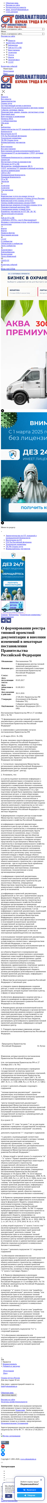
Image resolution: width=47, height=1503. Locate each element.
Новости (11, 41)
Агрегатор (12, 52)
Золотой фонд (14, 60)
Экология (5, 181)
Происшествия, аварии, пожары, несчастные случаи (22, 112)
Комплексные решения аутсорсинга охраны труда (21, 205)
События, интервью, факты (12, 110)
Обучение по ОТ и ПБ (10, 164)
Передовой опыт (8, 114)
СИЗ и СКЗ (5, 173)
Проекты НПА (7, 119)
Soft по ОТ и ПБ (15, 48)
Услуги (11, 55)
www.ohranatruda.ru (28, 1459)
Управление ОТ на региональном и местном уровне (22, 108)
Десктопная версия (9, 1395)
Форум (11, 57)
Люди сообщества (8, 246)
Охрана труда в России (10, 1378)
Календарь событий (14, 43)
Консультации (14, 50)
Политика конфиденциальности (14, 1402)
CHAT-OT (5, 260)
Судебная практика (9, 121)
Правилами (20, 1410)
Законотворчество (8, 101)
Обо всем (5, 123)
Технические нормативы (11, 138)
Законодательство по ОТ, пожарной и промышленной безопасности (21, 537)
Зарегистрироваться (9, 1501)
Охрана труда (6, 103)
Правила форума (8, 233)
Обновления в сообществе (12, 243)
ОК (8, 1496)
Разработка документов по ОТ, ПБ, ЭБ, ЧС (18, 211)
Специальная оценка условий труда (15, 209)
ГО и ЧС (4, 179)
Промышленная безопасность (13, 175)
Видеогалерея (6, 254)
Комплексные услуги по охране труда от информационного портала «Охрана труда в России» (23, 197)
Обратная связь (12, 3)
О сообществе (6, 241)
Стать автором (12, 12)
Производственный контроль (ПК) (15, 207)
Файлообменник (8, 252)
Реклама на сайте (13, 5)
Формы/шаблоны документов (13, 142)
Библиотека (13, 45)
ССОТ (10, 62)
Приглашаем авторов (9, 235)
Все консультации (8, 149)
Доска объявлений (8, 256)
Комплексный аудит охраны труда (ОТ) (17, 201)
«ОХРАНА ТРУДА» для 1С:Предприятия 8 (18, 220)
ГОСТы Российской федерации (14, 136)
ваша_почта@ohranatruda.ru (17, 9)
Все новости (6, 99)
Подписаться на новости (16, 7)
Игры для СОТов (8, 269)
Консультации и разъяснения (13, 116)
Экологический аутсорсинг (12, 214)
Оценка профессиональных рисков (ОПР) (18, 203)
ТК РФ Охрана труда (9, 140)
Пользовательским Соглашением (14, 1423)
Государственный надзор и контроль (16, 105)
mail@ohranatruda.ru (9, 1386)
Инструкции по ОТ (9, 134)
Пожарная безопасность (11, 177)
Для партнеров (7, 190)
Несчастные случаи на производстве (16, 162)
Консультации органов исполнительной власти (20, 151)
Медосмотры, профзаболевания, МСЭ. (17, 166)
